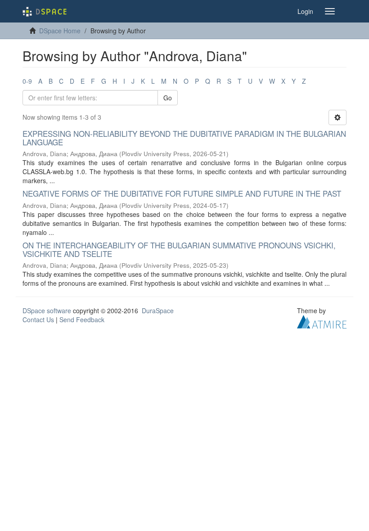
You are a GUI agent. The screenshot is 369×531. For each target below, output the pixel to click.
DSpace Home (60, 30)
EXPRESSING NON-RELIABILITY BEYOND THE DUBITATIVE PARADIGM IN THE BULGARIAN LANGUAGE (184, 138)
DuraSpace (158, 310)
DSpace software (46, 310)
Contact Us (38, 319)
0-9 (27, 81)
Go (167, 97)
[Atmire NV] (321, 320)
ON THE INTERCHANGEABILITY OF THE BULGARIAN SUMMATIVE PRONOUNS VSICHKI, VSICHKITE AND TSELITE (179, 249)
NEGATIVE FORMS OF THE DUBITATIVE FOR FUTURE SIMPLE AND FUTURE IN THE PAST (181, 193)
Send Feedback (81, 319)
